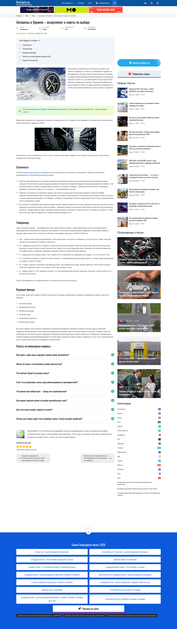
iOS (138, 439)
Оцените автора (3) (30, 60)
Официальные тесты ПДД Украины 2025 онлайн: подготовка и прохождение (136, 327)
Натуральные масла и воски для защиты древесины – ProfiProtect (135, 483)
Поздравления (104, 3)
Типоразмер (27, 49)
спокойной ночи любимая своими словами (125, 599)
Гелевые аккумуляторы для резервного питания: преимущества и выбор (144, 104)
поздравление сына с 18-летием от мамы (125, 567)
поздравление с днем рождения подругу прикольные (125, 582)
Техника (138, 448)
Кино (138, 474)
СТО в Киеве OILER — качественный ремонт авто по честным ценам (137, 360)
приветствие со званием (125, 559)
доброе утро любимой (52, 590)
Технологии (138, 409)
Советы (138, 461)
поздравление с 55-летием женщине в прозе (52, 559)
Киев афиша (66, 3)
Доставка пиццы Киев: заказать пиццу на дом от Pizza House (137, 489)
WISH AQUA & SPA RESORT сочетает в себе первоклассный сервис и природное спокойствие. (144, 161)
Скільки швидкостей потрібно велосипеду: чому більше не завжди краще (144, 190)
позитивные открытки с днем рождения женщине (125, 552)
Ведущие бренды (29, 53)
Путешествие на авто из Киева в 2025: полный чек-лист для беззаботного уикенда (138, 294)
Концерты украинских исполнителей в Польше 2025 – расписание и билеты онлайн (34, 458)
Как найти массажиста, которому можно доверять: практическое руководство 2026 (144, 133)
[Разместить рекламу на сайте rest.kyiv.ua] (106, 10)
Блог (90, 3)
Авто (121, 255)
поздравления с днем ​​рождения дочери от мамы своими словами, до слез (52, 599)
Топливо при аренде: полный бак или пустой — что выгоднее (139, 393)
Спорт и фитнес (138, 431)
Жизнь (138, 418)
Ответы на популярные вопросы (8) (36, 56)
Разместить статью (141, 74)
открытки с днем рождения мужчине (52, 552)
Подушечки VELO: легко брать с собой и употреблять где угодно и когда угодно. (141, 90)
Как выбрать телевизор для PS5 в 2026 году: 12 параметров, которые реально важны (144, 204)
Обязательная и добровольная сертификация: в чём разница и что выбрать (96, 458)
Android (138, 426)
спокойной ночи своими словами (125, 590)
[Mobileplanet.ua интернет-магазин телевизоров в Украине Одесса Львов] (71, 10)
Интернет (138, 469)
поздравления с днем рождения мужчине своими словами (52, 574)
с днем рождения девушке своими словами (52, 582)
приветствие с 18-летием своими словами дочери (51, 567)
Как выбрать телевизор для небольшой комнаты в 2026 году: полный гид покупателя (145, 147)
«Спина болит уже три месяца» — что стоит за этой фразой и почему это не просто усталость (143, 176)
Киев (138, 422)
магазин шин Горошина (32, 172)
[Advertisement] (140, 10)
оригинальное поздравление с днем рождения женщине (125, 574)
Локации (81, 3)
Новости (138, 465)
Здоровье (138, 443)
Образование (138, 452)
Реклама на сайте (90, 608)
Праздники (138, 435)
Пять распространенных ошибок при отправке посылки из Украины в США (143, 219)
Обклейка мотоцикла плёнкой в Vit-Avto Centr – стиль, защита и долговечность (138, 261)
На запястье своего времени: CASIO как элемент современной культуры (144, 118)
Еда (138, 456)
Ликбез (138, 413)
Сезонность (27, 45)
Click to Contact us (141, 63)
